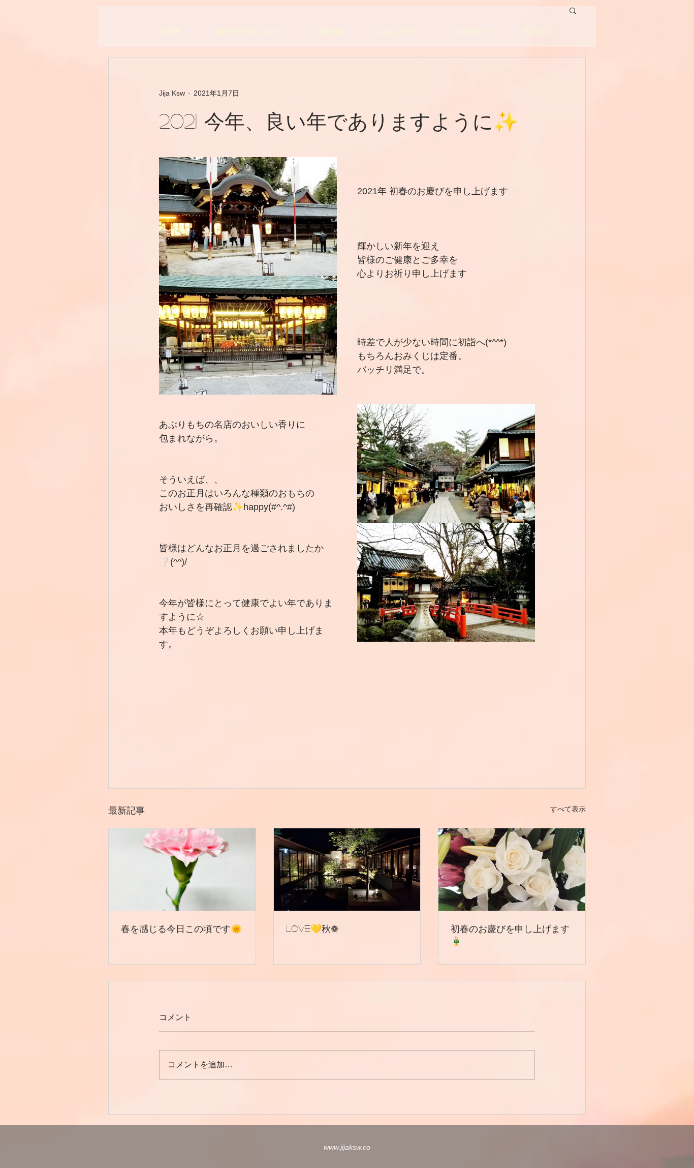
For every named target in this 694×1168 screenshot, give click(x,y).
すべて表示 (568, 809)
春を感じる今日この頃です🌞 (181, 928)
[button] (573, 10)
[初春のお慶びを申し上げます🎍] (511, 869)
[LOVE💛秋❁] (347, 869)
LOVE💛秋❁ (312, 928)
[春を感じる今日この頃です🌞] (182, 869)
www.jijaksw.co (347, 1147)
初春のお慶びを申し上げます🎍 (510, 934)
